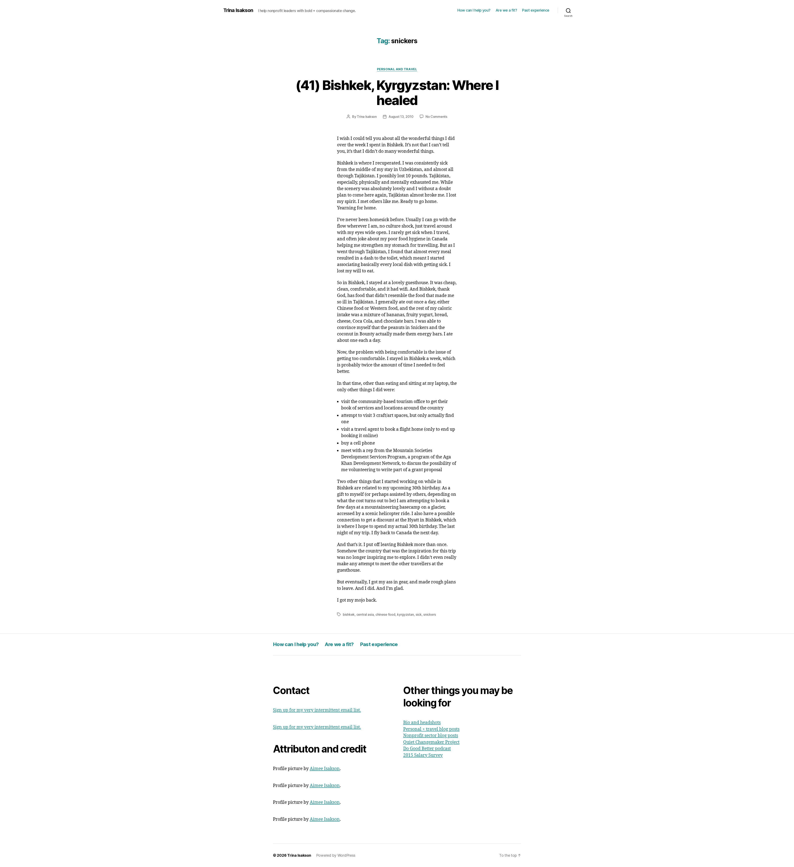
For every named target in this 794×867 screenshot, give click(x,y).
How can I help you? (473, 10)
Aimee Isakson (325, 769)
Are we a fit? (506, 10)
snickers (429, 614)
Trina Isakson (238, 10)
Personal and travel (397, 69)
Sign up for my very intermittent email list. (317, 710)
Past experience (535, 10)
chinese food (385, 614)
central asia (365, 614)
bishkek (349, 614)
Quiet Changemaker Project (431, 742)
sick (419, 614)
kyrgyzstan (405, 614)
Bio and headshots (422, 722)
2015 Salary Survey (423, 755)
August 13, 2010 (401, 116)
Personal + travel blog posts (431, 729)
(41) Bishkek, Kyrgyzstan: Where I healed (397, 92)
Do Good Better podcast (427, 748)
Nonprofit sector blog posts (430, 735)
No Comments (436, 116)
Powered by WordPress (336, 855)
